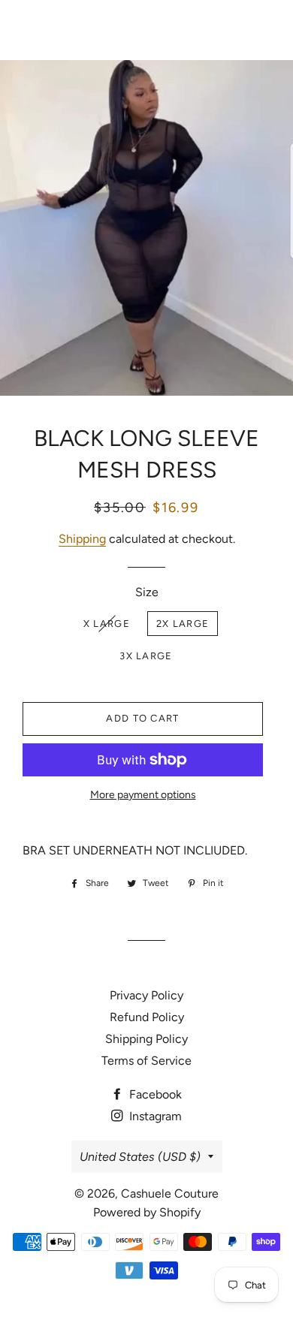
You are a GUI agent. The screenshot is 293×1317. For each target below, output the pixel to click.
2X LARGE (182, 623)
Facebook (154, 1094)
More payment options (143, 794)
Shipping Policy (146, 1039)
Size (147, 592)
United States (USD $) (140, 1157)
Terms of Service (146, 1060)
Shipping (82, 539)
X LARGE (106, 623)
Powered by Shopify (147, 1212)
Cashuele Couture (147, 30)
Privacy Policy (146, 995)
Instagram (154, 1116)
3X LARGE (145, 656)
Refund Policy (147, 1017)
